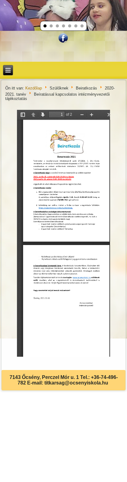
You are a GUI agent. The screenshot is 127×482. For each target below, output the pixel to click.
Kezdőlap (33, 88)
